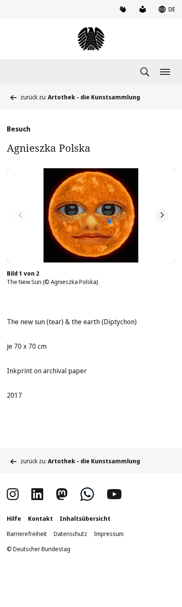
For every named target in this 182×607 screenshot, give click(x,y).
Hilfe (14, 518)
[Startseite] (91, 39)
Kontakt (40, 518)
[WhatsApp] (87, 494)
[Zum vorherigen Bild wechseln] (20, 215)
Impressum (109, 534)
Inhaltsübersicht (85, 518)
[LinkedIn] (37, 494)
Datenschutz (70, 534)
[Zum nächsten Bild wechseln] (161, 215)
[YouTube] (114, 494)
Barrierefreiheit (27, 534)
